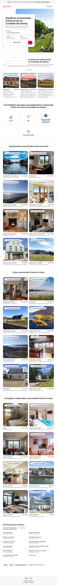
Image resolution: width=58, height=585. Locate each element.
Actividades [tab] (22, 528)
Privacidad (25, 582)
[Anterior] (25, 70)
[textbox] (12, 38)
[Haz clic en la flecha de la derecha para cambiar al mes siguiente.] (25, 42)
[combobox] (19, 33)
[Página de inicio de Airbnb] (7, 6)
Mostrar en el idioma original (42, 2)
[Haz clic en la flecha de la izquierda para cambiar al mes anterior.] (8, 42)
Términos (31, 582)
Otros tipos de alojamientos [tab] (10, 528)
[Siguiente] (31, 70)
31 (8, 63)
